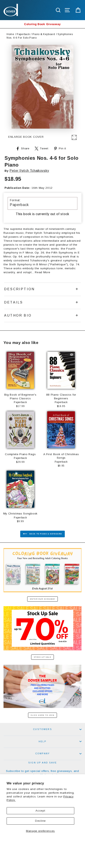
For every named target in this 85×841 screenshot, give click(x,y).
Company (42, 753)
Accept (40, 810)
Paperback (23, 34)
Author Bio (18, 315)
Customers (42, 729)
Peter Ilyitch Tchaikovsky (29, 170)
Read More (42, 272)
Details (13, 302)
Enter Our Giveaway (42, 599)
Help (42, 741)
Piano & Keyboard (43, 34)
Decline (40, 820)
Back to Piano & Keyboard (45, 534)
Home (10, 34)
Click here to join (42, 715)
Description (19, 289)
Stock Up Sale (42, 657)
